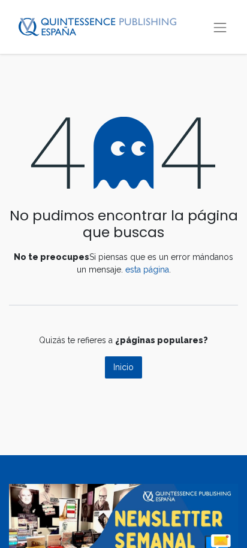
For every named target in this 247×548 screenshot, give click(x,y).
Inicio (123, 367)
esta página (147, 269)
